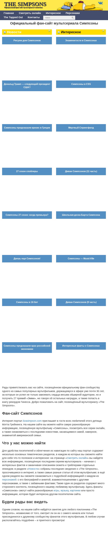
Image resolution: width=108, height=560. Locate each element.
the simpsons (25, 4)
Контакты (34, 17)
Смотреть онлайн (30, 13)
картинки (75, 490)
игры (56, 490)
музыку (65, 490)
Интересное (53, 13)
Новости (33, 468)
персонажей (9, 479)
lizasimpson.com (32, 420)
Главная (9, 13)
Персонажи (73, 13)
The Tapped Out (13, 17)
